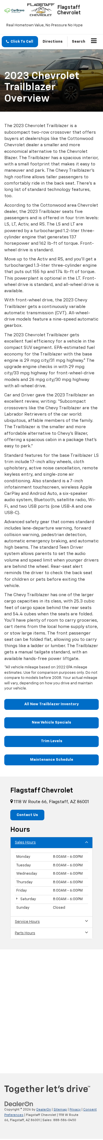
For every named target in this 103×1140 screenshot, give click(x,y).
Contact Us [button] (27, 815)
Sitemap (60, 1109)
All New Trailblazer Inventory (51, 704)
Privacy (75, 1109)
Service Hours (27, 922)
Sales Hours (25, 842)
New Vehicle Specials (51, 722)
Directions (53, 42)
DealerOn (43, 1109)
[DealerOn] (18, 1104)
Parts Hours (25, 933)
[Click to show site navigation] (94, 41)
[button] (20, 41)
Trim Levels (51, 741)
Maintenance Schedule (51, 760)
